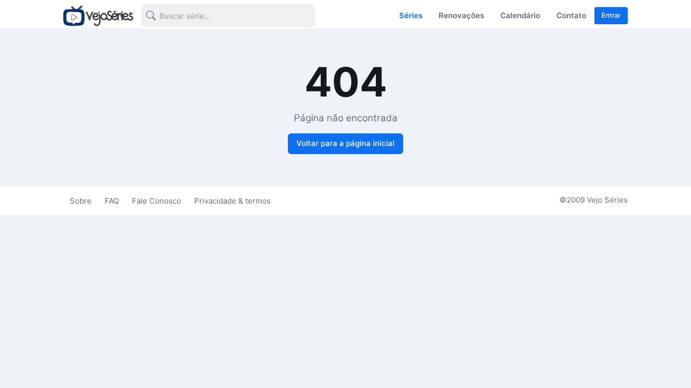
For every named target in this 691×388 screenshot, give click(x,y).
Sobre (81, 201)
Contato (571, 15)
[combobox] (220, 17)
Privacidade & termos (232, 201)
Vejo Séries (607, 200)
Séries (410, 15)
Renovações (461, 15)
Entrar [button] (611, 15)
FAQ (112, 201)
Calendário (520, 15)
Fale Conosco (156, 201)
